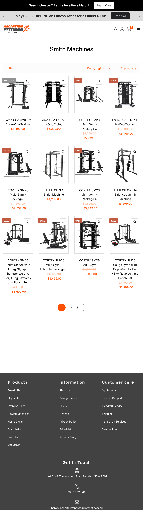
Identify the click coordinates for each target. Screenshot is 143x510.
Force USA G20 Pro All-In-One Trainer (18, 122)
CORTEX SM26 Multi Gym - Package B (18, 195)
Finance (64, 413)
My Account (109, 390)
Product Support (112, 398)
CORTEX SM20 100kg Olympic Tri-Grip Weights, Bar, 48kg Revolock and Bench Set (125, 269)
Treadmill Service (112, 405)
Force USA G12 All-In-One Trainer (125, 122)
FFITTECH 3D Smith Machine (54, 193)
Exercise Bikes (16, 405)
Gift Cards (14, 444)
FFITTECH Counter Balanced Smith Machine (125, 195)
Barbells (13, 437)
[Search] (116, 29)
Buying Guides (68, 398)
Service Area (109, 429)
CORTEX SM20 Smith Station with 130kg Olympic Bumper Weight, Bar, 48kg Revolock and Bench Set (18, 271)
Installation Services (114, 421)
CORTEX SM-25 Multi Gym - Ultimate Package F (53, 265)
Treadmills (14, 390)
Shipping (107, 413)
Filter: (11, 68)
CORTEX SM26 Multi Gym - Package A (89, 195)
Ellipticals (13, 398)
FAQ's (63, 405)
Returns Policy (68, 437)
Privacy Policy (68, 421)
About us (64, 390)
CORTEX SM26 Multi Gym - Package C (89, 124)
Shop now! (120, 16)
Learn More (104, 5)
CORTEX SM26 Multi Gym (89, 263)
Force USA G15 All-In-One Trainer (54, 122)
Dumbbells (14, 429)
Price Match (66, 429)
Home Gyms (15, 421)
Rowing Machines (18, 413)
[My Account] (122, 29)
